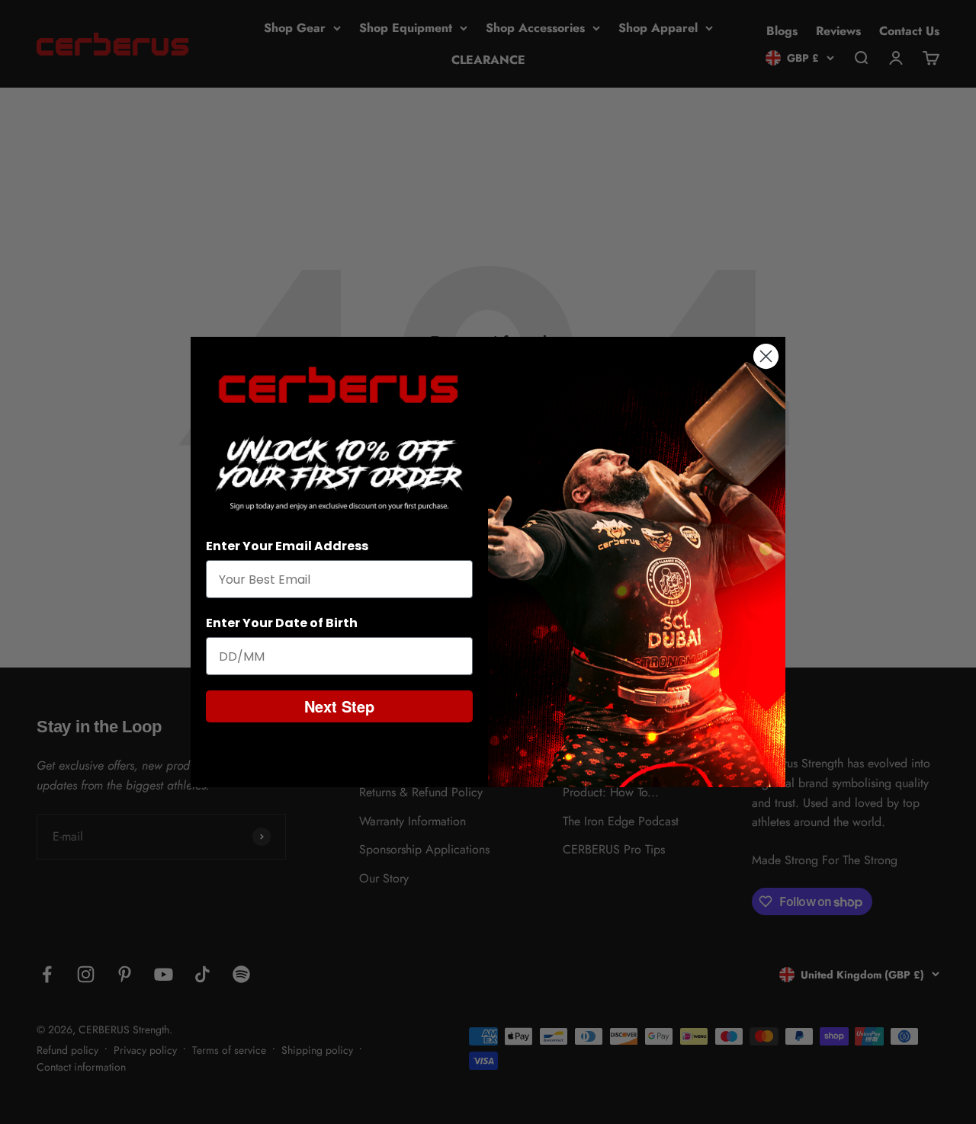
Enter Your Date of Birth (282, 623)
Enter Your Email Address (287, 546)
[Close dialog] (766, 356)
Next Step (339, 706)
